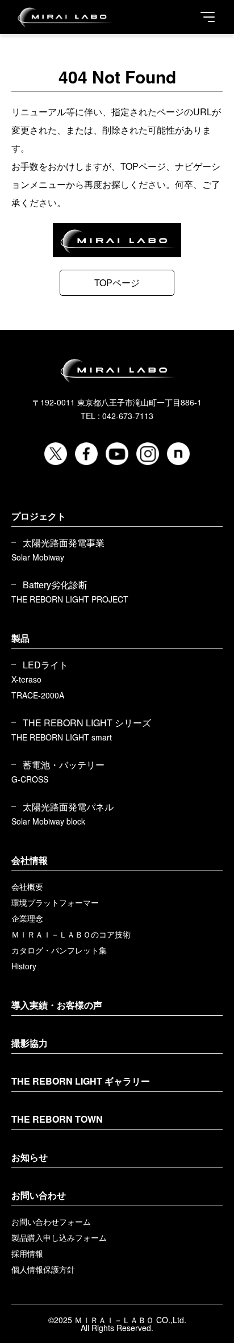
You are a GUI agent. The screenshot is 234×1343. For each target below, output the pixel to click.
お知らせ (29, 1157)
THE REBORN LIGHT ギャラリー (80, 1080)
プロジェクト (38, 515)
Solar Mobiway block (48, 821)
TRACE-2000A (37, 695)
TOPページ (117, 282)
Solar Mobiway (37, 557)
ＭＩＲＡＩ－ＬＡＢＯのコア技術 (71, 934)
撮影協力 (29, 1042)
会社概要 (27, 886)
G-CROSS (29, 779)
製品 (20, 638)
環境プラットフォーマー (55, 902)
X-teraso (26, 679)
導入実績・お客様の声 (56, 1004)
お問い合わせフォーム (51, 1221)
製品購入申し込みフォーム (59, 1237)
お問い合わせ (38, 1195)
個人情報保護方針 (43, 1269)
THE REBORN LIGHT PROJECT (69, 599)
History (23, 966)
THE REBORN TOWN (57, 1119)
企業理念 (27, 918)
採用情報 (27, 1253)
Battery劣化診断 (55, 584)
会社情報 (29, 860)
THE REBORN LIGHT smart (61, 737)
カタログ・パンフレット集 (59, 950)
